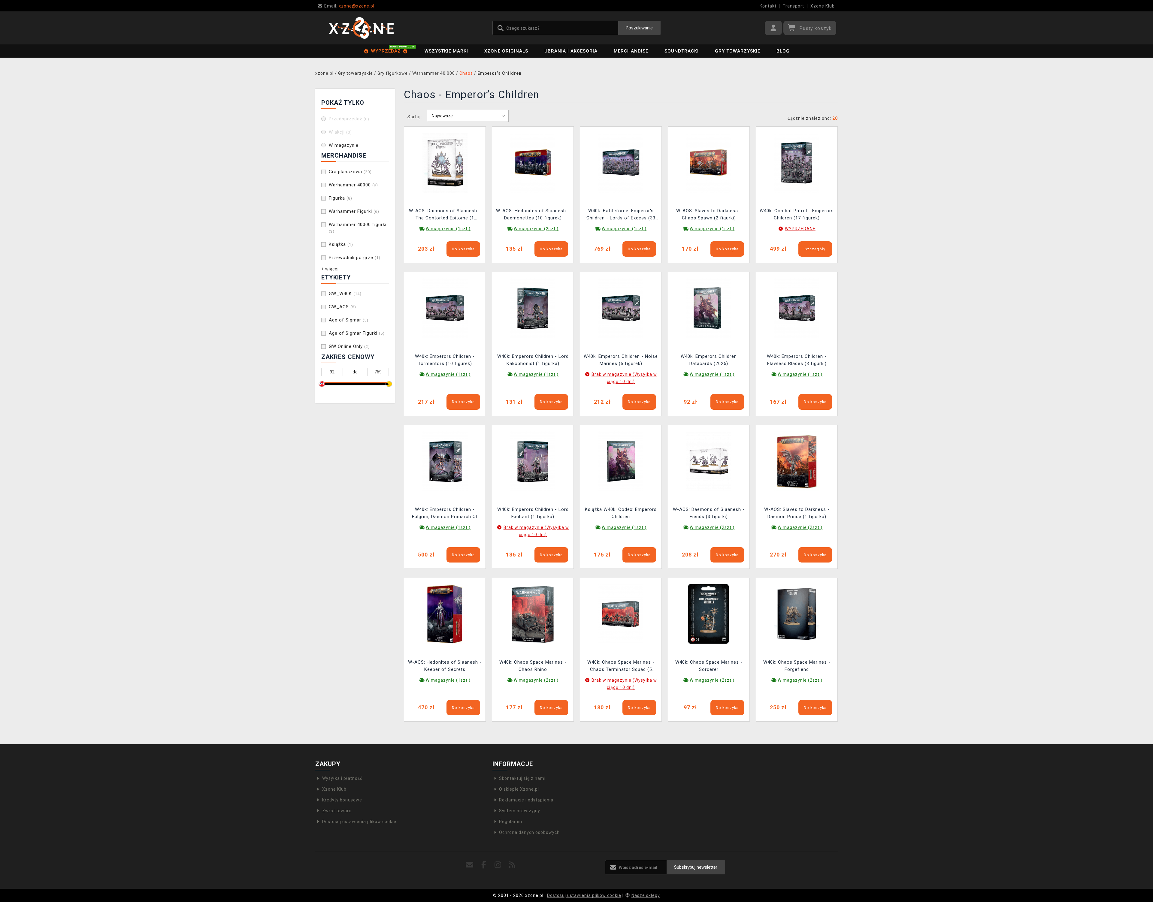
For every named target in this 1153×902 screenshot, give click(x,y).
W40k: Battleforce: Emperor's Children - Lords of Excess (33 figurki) (620, 215)
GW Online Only (349, 346)
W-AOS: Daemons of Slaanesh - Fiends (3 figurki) (709, 513)
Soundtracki (681, 51)
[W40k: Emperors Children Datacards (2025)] (708, 308)
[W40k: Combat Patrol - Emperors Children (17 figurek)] (796, 162)
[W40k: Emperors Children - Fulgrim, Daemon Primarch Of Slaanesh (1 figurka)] (445, 460)
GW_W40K (345, 293)
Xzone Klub (822, 6)
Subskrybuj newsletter (695, 867)
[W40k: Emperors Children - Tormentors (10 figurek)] (445, 308)
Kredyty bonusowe (342, 800)
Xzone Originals (506, 51)
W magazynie (344, 145)
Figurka (340, 198)
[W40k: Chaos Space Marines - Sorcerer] (708, 613)
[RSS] (512, 865)
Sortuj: (414, 116)
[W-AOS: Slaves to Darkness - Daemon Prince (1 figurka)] (796, 460)
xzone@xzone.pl (349, 6)
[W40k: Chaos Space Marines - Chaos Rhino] (532, 613)
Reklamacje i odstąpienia (526, 800)
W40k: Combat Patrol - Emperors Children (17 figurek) (797, 214)
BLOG (783, 51)
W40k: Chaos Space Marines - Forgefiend (797, 665)
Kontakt (768, 6)
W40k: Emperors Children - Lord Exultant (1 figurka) (533, 513)
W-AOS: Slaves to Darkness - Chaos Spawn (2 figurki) (709, 214)
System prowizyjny (519, 810)
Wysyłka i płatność (342, 778)
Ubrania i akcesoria (571, 51)
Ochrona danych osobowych (529, 832)
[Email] (469, 865)
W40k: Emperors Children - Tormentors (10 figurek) (445, 360)
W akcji (340, 132)
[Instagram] (498, 865)
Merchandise (631, 51)
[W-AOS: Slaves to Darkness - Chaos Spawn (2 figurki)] (708, 162)
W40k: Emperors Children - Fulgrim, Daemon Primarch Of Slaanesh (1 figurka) (445, 514)
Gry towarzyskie (737, 51)
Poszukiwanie (639, 28)
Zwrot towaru (337, 810)
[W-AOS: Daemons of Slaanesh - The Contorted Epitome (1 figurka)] (445, 162)
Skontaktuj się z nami (522, 778)
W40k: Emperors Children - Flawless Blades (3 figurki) (797, 360)
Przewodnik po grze (354, 257)
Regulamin (510, 821)
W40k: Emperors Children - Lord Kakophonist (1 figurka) (533, 360)
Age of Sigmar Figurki (357, 333)
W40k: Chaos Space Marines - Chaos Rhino (533, 665)
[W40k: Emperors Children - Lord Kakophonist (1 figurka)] (532, 308)
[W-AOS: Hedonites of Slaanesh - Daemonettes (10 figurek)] (532, 162)
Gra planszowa (350, 171)
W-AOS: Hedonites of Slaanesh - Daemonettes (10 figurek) (533, 214)
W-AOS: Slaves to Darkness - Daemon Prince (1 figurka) (797, 513)
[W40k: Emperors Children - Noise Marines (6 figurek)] (620, 308)
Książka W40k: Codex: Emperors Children (621, 513)
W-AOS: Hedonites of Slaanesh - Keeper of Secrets (445, 665)
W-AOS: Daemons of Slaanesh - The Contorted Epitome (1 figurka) (445, 215)
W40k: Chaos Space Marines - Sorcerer (709, 665)
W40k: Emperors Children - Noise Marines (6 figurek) (621, 360)
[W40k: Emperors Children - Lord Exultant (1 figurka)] (532, 460)
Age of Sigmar (348, 320)
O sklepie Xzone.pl (519, 789)
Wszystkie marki (446, 51)
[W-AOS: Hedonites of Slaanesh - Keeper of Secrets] (445, 613)
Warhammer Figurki (354, 211)
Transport (793, 6)
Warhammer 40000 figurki (357, 228)
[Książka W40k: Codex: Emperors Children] (620, 460)
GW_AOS (342, 306)
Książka (341, 244)
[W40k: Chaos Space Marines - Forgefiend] (796, 613)
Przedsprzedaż (349, 119)
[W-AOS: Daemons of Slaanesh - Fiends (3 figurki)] (708, 460)
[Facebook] (484, 865)
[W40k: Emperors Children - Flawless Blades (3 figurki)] (796, 308)
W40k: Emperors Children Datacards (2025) (709, 360)
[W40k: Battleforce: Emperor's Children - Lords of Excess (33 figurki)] (620, 162)
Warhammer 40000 (353, 185)
